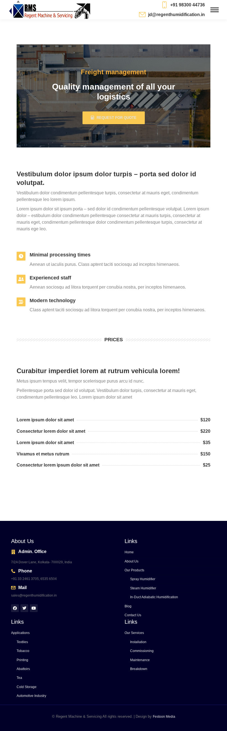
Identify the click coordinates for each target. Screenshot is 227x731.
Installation (138, 642)
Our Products (134, 570)
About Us (131, 561)
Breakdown (138, 669)
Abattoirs (23, 669)
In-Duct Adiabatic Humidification (154, 597)
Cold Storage (27, 687)
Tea (19, 678)
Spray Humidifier (142, 579)
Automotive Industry (31, 696)
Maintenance (140, 660)
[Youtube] (34, 608)
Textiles (22, 642)
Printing (22, 660)
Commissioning (142, 651)
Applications (20, 633)
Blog (128, 606)
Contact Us (133, 615)
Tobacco (23, 651)
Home (129, 552)
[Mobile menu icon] (214, 9)
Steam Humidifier (143, 588)
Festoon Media (164, 717)
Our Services (134, 633)
